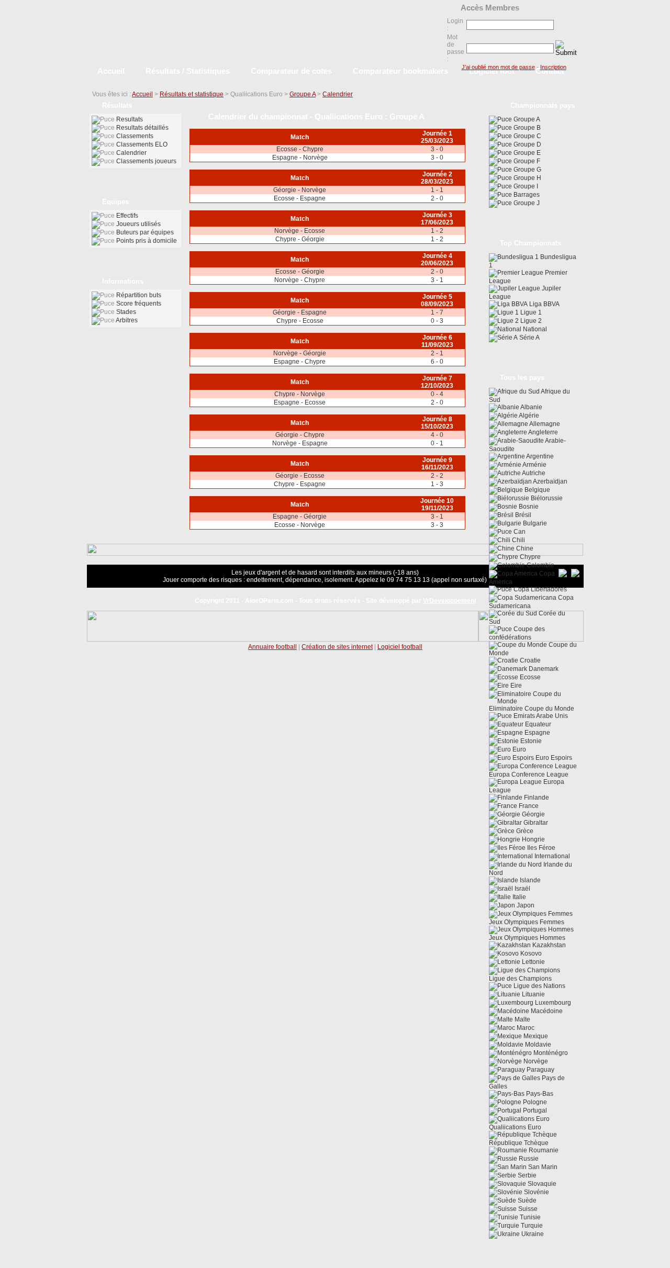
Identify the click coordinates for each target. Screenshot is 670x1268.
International (551, 856)
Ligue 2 (530, 320)
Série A (529, 337)
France (528, 806)
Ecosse (529, 677)
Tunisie (529, 1217)
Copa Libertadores (539, 589)
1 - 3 (437, 484)
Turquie (531, 1225)
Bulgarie (534, 523)
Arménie (533, 464)
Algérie (528, 415)
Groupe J (526, 203)
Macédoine (546, 1011)
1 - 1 (437, 190)
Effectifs (127, 215)
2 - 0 (437, 198)
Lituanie (532, 994)
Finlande (535, 797)
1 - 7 (437, 312)
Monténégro (550, 1053)
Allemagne (544, 424)
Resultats (129, 119)
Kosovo (530, 953)
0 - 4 (437, 394)
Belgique (536, 489)
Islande (529, 880)
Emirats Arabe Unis (540, 716)
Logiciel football (399, 646)
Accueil (142, 94)
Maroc (524, 1027)
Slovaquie (541, 1183)
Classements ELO (142, 144)
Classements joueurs (146, 161)
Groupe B (526, 127)
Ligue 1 (530, 312)
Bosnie (528, 506)
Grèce (524, 831)
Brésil (522, 515)
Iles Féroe (540, 847)
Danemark (543, 668)
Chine (524, 548)
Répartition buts (138, 295)
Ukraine (532, 1234)
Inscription (553, 67)
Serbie (526, 1175)
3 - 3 (437, 525)
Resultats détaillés (142, 127)
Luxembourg (552, 1002)
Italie (518, 897)
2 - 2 (437, 475)
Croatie (529, 660)
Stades (126, 312)
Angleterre (542, 432)
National (534, 329)
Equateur (537, 724)
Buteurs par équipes (145, 232)
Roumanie (543, 1150)
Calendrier (337, 94)
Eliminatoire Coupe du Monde (531, 708)
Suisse (527, 1209)
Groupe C (526, 136)
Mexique (535, 1036)
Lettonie (532, 962)
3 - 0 (437, 149)
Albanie (530, 407)
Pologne (534, 1102)
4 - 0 (437, 435)
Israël (521, 888)
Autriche (533, 473)
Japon (524, 905)
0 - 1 (437, 443)
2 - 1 (437, 353)
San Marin (542, 1167)
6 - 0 (437, 361)
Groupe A (302, 94)
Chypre (529, 556)
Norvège (535, 1061)
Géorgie (532, 814)
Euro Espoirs (553, 757)
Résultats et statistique (192, 94)
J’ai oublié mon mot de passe (498, 67)
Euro (518, 749)
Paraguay (539, 1069)
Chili (517, 540)
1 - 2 (437, 230)
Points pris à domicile (146, 240)
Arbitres (127, 320)
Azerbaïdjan (549, 481)
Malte (521, 1019)
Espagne (536, 732)
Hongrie (532, 839)
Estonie (530, 741)
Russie (528, 1158)
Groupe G (526, 169)
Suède (526, 1200)
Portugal (534, 1110)
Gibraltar (535, 822)
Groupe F (526, 161)
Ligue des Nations (538, 986)
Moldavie (537, 1044)
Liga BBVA (544, 304)
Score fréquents (138, 303)
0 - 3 (437, 320)
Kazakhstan (548, 945)
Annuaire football (272, 646)
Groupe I (525, 186)
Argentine (539, 456)
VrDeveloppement (449, 600)
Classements (134, 136)
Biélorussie (546, 498)
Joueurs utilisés (138, 224)
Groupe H (526, 178)
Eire (515, 685)
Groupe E (526, 152)
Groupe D (526, 144)
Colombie (539, 565)
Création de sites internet (337, 646)
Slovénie (535, 1192)
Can (519, 531)
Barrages (526, 194)
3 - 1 (437, 280)
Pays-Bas (538, 1093)
